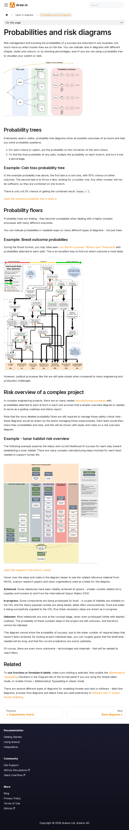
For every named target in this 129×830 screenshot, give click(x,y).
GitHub (8, 808)
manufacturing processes (90, 400)
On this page (13, 22)
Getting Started (13, 736)
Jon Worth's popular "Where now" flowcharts (87, 247)
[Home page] (7, 15)
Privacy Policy (12, 798)
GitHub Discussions (15, 770)
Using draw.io (12, 741)
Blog (6, 793)
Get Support (11, 765)
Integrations (11, 747)
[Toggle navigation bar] (6, 5)
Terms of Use (12, 803)
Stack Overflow (13, 775)
